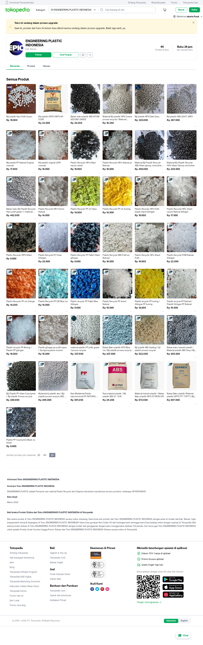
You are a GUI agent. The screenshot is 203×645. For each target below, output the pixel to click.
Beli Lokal (14, 600)
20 (38, 455)
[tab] (14, 66)
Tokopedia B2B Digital (20, 576)
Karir (12, 562)
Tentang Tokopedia (137, 2)
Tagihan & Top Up (58, 553)
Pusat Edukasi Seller (60, 574)
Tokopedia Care (190, 2)
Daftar (194, 10)
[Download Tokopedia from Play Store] (173, 579)
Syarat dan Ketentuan (60, 595)
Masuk (181, 10)
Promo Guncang (18, 605)
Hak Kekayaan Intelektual (22, 557)
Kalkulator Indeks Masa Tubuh (24, 586)
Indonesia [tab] (171, 620)
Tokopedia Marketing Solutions (25, 581)
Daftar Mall (55, 579)
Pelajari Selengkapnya (147, 602)
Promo (174, 2)
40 (44, 455)
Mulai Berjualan (158, 2)
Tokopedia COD (57, 557)
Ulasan (46, 66)
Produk (31, 66)
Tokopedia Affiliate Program (23, 572)
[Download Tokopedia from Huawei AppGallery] (173, 594)
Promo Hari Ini (16, 595)
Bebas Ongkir (56, 562)
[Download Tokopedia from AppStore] (173, 587)
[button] (188, 16)
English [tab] (184, 620)
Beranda (15, 66)
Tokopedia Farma (18, 591)
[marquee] (101, 26)
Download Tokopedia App (22, 2)
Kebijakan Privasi (58, 600)
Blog (12, 567)
